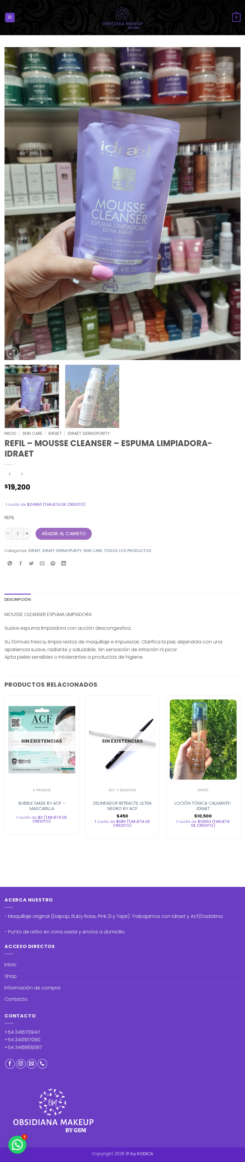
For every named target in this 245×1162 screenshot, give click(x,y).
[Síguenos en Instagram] (21, 1064)
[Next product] (9, 474)
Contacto (15, 999)
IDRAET (55, 433)
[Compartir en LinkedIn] (64, 564)
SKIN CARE (32, 433)
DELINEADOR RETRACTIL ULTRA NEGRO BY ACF (122, 806)
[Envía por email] (42, 564)
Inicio (10, 433)
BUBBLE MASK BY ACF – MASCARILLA (42, 806)
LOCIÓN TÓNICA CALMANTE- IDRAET (203, 806)
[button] (10, 18)
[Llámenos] (42, 1064)
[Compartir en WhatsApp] (10, 564)
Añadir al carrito (64, 533)
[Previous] (16, 203)
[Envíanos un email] (31, 1064)
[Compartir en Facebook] (21, 564)
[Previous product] (21, 474)
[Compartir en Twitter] (31, 564)
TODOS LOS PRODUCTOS (127, 550)
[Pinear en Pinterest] (53, 564)
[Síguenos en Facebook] (10, 1064)
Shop (10, 976)
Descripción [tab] (17, 599)
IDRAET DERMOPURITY (89, 433)
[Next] (228, 203)
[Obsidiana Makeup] (122, 17)
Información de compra (32, 987)
